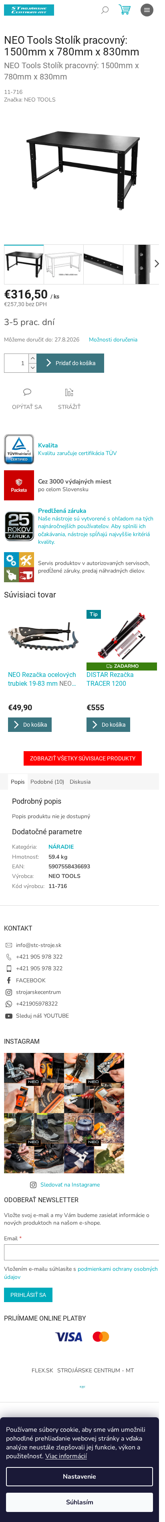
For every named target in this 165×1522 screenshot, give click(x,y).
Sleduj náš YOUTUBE (42, 1016)
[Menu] (147, 10)
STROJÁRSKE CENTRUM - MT (95, 1370)
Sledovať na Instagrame (70, 1185)
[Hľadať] (105, 10)
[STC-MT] (82, 1386)
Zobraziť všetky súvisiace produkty (82, 758)
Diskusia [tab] (80, 782)
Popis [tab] (18, 782)
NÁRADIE (61, 847)
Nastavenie (79, 1476)
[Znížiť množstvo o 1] (32, 367)
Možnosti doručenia (113, 339)
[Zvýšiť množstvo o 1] (32, 358)
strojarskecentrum (38, 992)
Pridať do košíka (76, 363)
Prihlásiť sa (28, 1295)
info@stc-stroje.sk (38, 945)
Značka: (30, 100)
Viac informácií (66, 1456)
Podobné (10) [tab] (47, 782)
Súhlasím (79, 1502)
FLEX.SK (42, 1370)
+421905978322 (37, 1004)
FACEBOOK (31, 980)
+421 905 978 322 (39, 957)
